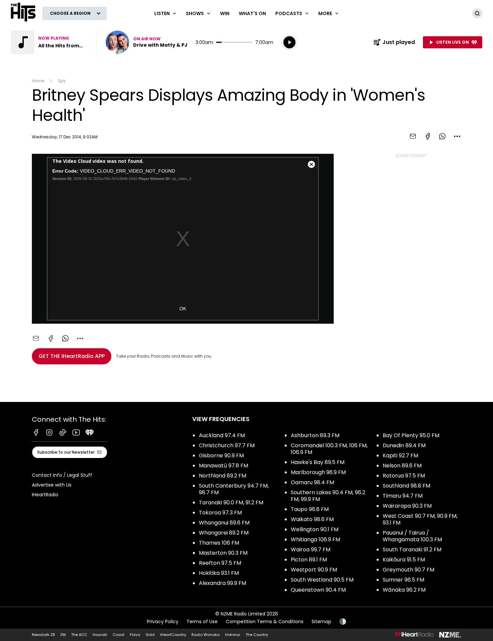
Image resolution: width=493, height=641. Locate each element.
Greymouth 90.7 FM (408, 570)
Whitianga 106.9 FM (315, 539)
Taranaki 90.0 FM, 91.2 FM (231, 502)
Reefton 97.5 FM (220, 563)
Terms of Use (202, 621)
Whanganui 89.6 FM (224, 522)
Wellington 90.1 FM (314, 529)
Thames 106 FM (219, 543)
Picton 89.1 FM (309, 559)
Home (38, 81)
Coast (118, 634)
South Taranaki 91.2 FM (412, 549)
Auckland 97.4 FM (222, 435)
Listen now (146, 42)
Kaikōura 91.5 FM (404, 559)
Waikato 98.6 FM (312, 519)
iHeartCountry (173, 634)
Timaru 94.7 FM (403, 496)
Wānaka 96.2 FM (404, 590)
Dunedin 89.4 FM (404, 445)
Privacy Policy (162, 621)
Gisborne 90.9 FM (221, 455)
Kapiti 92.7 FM (400, 455)
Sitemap (321, 621)
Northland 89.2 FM (222, 475)
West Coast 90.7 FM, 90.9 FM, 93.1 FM (420, 519)
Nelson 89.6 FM (402, 465)
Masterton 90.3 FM (223, 553)
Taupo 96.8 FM (310, 509)
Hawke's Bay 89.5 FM (317, 462)
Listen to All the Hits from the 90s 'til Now (49, 42)
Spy (62, 81)
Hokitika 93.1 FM (219, 573)
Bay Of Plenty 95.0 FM (411, 435)
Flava (135, 634)
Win (224, 13)
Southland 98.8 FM (406, 486)
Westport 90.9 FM (314, 570)
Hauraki (100, 634)
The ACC (79, 634)
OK (182, 308)
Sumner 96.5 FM (403, 580)
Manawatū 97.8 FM (223, 465)
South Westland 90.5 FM (322, 580)
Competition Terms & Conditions (265, 621)
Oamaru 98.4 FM (312, 482)
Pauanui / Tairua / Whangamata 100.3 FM (412, 536)
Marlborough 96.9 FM (318, 472)
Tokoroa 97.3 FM (220, 512)
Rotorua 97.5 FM (404, 475)
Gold (150, 634)
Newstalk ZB (43, 634)
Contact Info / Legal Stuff (62, 475)
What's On (252, 13)
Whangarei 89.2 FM (224, 533)
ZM (63, 634)
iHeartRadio (45, 494)
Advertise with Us (51, 485)
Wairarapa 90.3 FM (407, 506)
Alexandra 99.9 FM (222, 583)
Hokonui (232, 634)
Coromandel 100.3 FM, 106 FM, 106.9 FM (329, 449)
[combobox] (457, 136)
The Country (256, 634)
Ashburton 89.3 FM (315, 435)
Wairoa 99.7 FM (310, 549)
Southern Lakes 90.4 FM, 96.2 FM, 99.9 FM (328, 496)
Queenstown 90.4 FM (318, 590)
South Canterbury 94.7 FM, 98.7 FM (234, 489)
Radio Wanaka (205, 634)
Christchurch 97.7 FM (227, 445)
